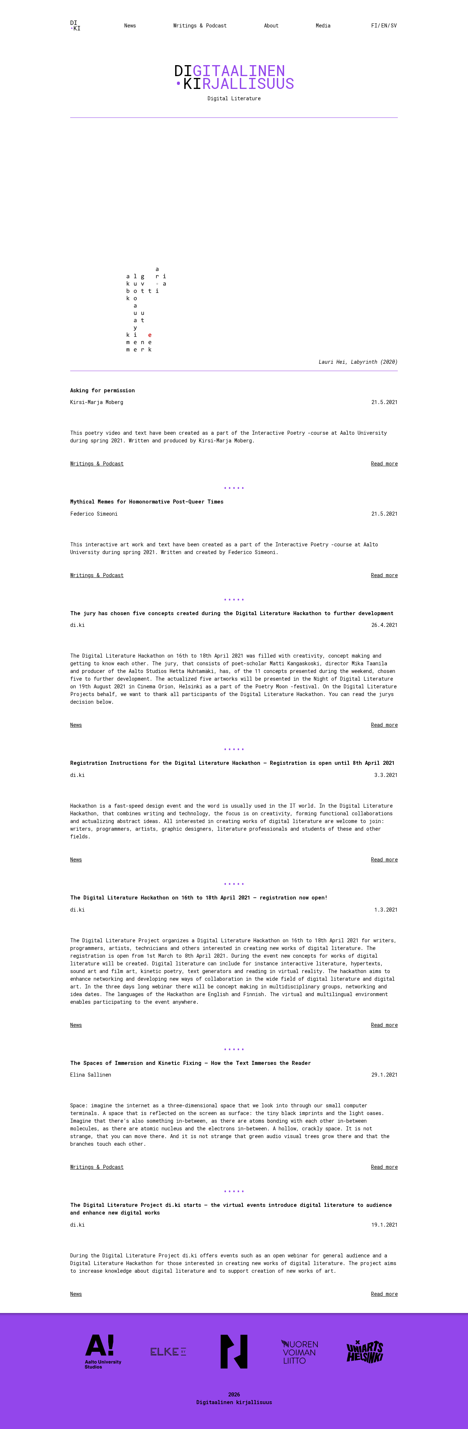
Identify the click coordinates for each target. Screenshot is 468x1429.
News (130, 25)
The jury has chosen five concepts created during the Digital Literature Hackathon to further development (231, 613)
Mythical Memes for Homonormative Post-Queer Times (146, 501)
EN (384, 25)
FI (374, 25)
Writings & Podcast (200, 25)
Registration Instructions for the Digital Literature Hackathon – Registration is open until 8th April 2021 (232, 762)
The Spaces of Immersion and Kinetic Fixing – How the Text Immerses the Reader (190, 1062)
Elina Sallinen (90, 1074)
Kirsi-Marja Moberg (96, 402)
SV (394, 25)
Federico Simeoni (94, 513)
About (271, 25)
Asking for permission (102, 390)
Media (323, 25)
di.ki (77, 624)
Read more (384, 463)
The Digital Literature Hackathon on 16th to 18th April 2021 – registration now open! (199, 897)
